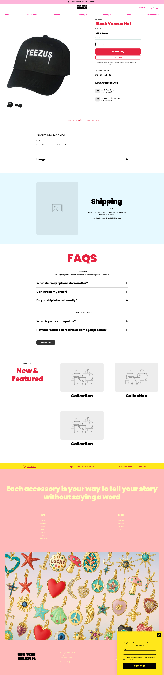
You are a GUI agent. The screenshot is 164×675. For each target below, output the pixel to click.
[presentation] (38, 59)
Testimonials (89, 120)
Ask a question (103, 70)
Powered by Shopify (66, 657)
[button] (151, 8)
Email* (125, 649)
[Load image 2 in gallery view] (18, 104)
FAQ (97, 120)
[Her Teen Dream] (82, 8)
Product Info (69, 120)
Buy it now (118, 57)
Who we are (31, 466)
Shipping (79, 120)
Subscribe (139, 665)
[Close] (159, 635)
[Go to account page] (154, 8)
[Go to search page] (151, 8)
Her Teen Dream (77, 653)
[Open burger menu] (6, 8)
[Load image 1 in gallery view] (10, 104)
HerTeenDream (99, 20)
